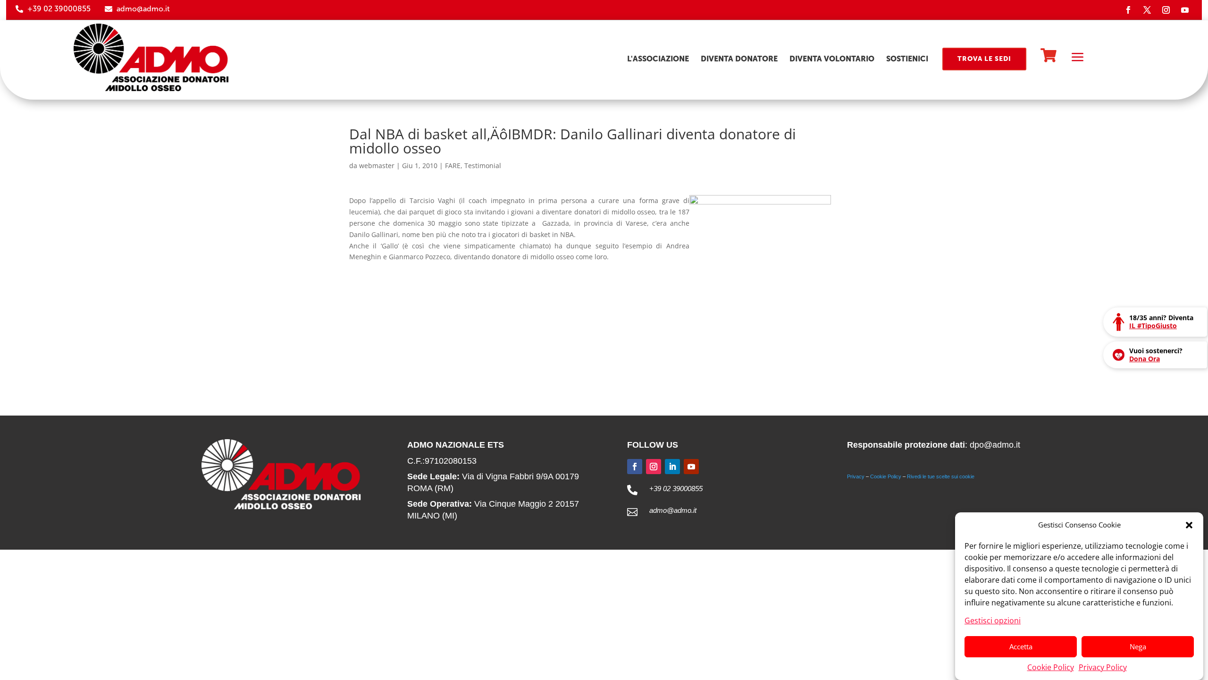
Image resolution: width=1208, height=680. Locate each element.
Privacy (855, 476)
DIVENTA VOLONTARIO (831, 58)
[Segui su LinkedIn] (672, 466)
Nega (1138, 646)
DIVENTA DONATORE (739, 58)
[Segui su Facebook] (1128, 9)
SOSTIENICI (907, 58)
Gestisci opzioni (993, 620)
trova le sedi (984, 59)
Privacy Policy (1103, 667)
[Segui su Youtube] (1184, 9)
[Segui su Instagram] (1166, 9)
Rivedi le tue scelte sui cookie (940, 476)
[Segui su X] (1147, 9)
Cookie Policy (1050, 667)
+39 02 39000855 (59, 8)
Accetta (1020, 646)
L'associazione (658, 58)
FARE (453, 165)
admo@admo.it (143, 8)
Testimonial (482, 165)
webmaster (376, 165)
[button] (1189, 525)
